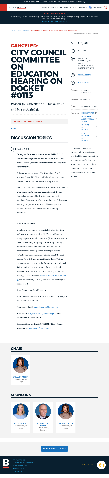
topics (13, 129)
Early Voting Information (54, 21)
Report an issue (88, 465)
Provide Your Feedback (54, 449)
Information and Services (51, 7)
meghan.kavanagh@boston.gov (41, 314)
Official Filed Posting (85, 127)
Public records (20, 466)
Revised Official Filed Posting (85, 136)
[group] (20, 370)
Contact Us (18, 471)
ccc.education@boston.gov (46, 307)
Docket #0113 (87, 113)
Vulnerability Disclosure (24, 463)
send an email (84, 75)
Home (13, 31)
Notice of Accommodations (87, 119)
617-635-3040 (83, 82)
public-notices (23, 31)
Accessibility (18, 469)
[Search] (104, 7)
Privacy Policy (19, 460)
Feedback (83, 7)
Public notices (70, 7)
